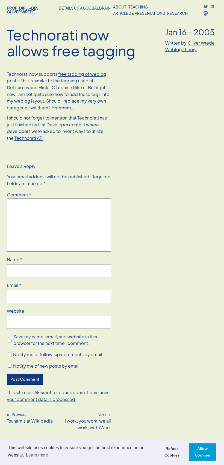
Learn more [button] (37, 455)
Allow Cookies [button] (202, 451)
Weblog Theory (181, 49)
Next (102, 414)
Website (15, 311)
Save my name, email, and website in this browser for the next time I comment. (55, 340)
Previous (19, 414)
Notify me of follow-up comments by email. (58, 354)
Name (14, 259)
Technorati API (28, 138)
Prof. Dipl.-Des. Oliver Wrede (23, 9)
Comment (19, 194)
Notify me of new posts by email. (47, 366)
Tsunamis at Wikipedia (30, 421)
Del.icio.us (18, 87)
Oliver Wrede (201, 43)
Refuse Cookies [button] (172, 451)
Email (14, 285)
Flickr (44, 87)
